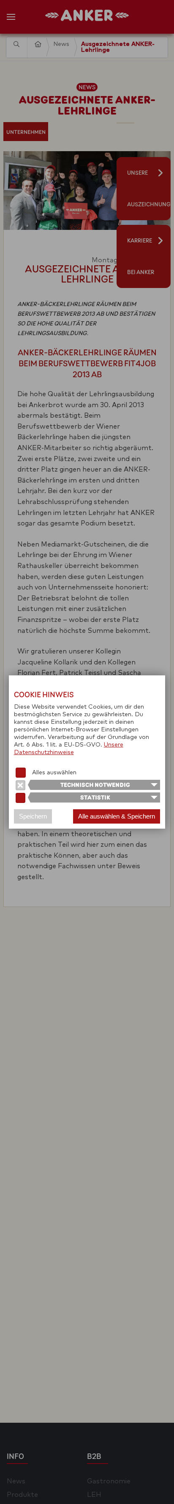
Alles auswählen (54, 773)
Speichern (33, 816)
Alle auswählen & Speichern (116, 816)
